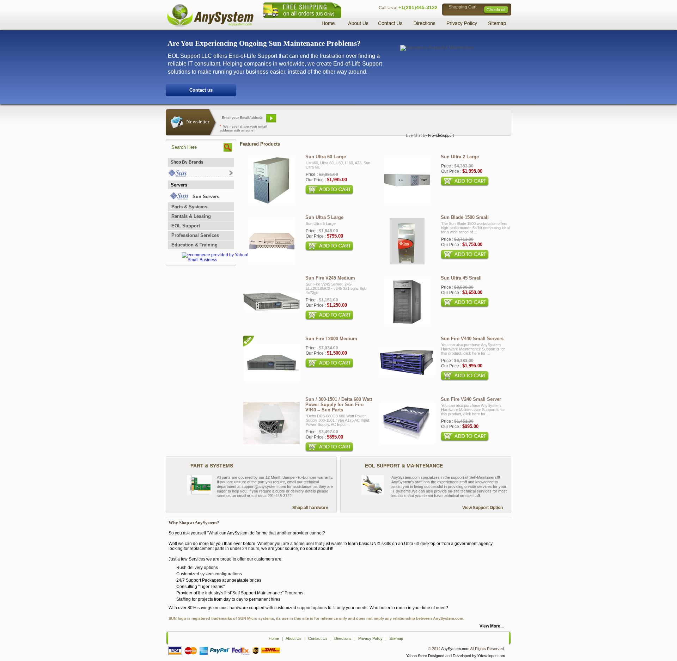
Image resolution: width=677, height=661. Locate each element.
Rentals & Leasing (191, 216)
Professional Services (195, 235)
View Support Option (482, 507)
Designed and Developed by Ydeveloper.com (466, 656)
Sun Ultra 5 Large (324, 217)
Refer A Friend (334, 121)
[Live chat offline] (427, 121)
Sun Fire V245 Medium (330, 278)
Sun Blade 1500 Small (465, 217)
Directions (424, 23)
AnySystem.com (455, 649)
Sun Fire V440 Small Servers (472, 338)
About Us (358, 23)
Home (329, 23)
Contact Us (390, 23)
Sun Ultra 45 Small (461, 278)
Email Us (296, 121)
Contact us (201, 90)
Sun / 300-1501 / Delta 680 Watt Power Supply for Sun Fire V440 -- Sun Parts (338, 404)
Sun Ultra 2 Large (460, 156)
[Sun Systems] (200, 175)
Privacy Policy (462, 23)
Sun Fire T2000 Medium (331, 338)
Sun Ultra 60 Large (325, 156)
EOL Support (185, 225)
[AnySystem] (210, 26)
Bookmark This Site (380, 121)
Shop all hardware (310, 507)
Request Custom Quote (476, 121)
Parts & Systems (189, 206)
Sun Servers (206, 196)
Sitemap (496, 23)
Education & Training (194, 244)
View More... (492, 626)
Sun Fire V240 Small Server (471, 399)
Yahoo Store (416, 656)
